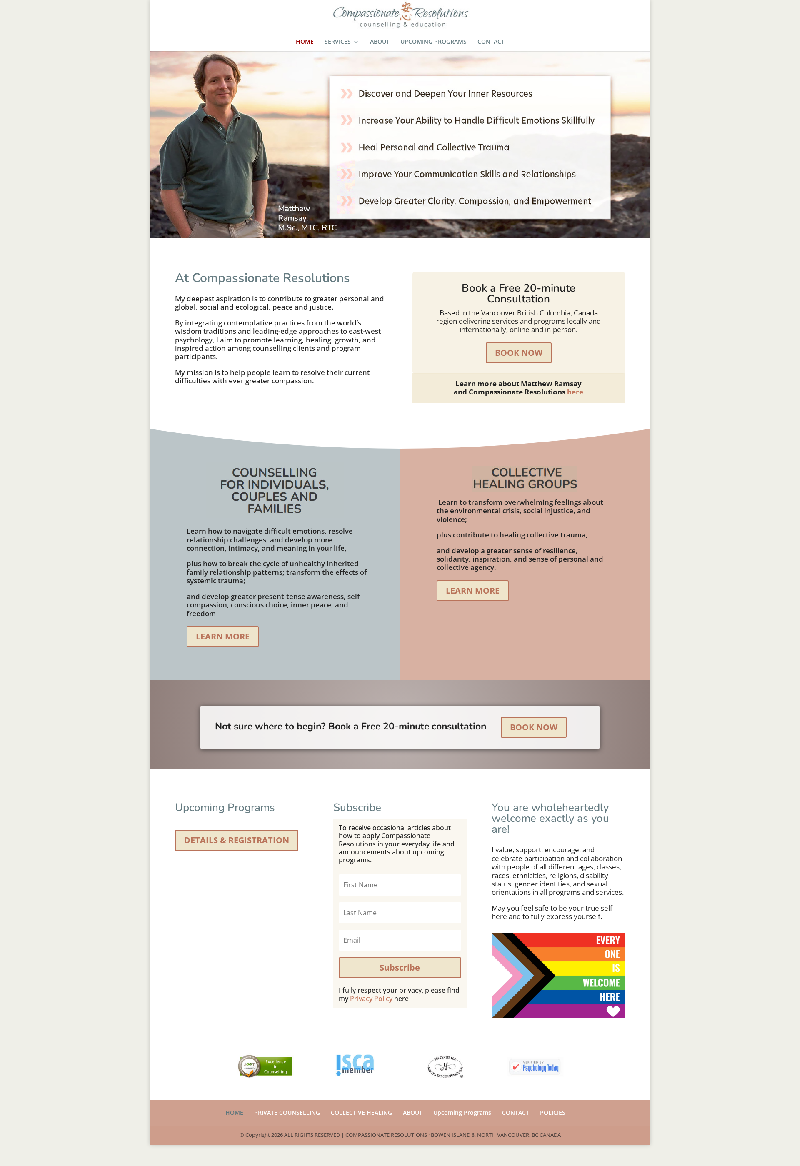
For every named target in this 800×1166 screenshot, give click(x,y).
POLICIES (552, 1112)
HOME (305, 42)
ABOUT (380, 42)
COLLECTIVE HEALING (361, 1112)
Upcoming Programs (462, 1112)
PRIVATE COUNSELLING (287, 1112)
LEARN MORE (223, 636)
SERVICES (338, 42)
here (575, 392)
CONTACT (491, 42)
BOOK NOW (518, 352)
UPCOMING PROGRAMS (433, 42)
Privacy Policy (371, 998)
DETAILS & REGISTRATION (236, 840)
